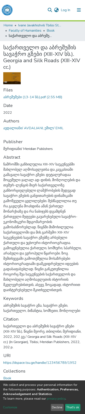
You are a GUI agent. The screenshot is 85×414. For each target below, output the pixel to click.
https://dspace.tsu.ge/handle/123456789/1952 (39, 362)
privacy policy (56, 399)
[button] (56, 10)
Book (51, 30)
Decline (57, 407)
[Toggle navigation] (79, 10)
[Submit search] (50, 10)
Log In (66, 10)
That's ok (72, 407)
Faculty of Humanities (25, 30)
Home (8, 25)
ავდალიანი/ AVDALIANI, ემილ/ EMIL (33, 128)
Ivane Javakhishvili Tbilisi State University (40, 25)
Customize (10, 407)
